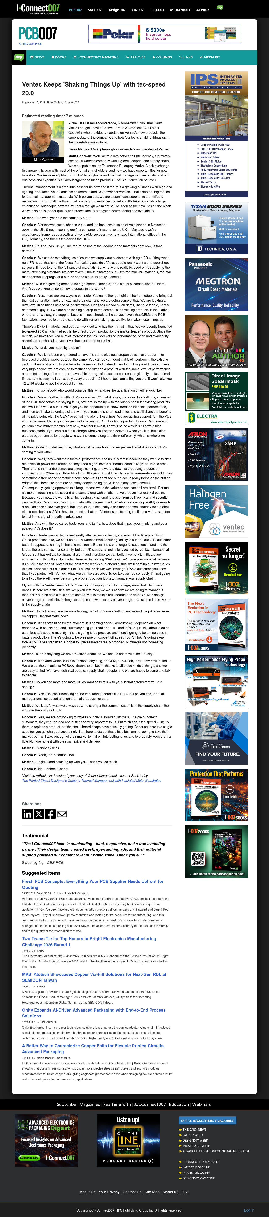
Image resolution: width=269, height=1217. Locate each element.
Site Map (152, 1191)
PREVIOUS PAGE (31, 43)
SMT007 (95, 10)
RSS (185, 1191)
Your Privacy (109, 1191)
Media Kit (170, 1191)
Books (60, 57)
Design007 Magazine (199, 1178)
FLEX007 (157, 10)
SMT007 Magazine (196, 1167)
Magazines (89, 1104)
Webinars (201, 1104)
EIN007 (138, 10)
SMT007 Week (193, 1135)
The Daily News (195, 1129)
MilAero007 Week (196, 1145)
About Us (87, 1191)
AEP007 (202, 10)
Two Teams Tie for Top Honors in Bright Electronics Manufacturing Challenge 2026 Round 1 (89, 941)
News (39, 57)
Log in (249, 1210)
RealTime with (117, 1104)
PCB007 (75, 10)
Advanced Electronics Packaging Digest (216, 1151)
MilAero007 (180, 10)
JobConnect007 (150, 1104)
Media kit (212, 57)
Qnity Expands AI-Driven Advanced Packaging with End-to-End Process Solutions (94, 1013)
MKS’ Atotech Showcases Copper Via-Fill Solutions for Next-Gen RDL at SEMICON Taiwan (94, 977)
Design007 (117, 10)
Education (179, 1104)
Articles (137, 57)
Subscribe (66, 1104)
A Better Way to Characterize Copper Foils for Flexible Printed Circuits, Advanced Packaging (93, 1048)
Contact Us (132, 1191)
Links (188, 57)
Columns (164, 57)
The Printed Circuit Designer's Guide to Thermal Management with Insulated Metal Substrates (91, 780)
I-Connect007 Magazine (98, 57)
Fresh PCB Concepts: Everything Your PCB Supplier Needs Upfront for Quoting (93, 884)
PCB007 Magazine (196, 1173)
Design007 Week (195, 1140)
